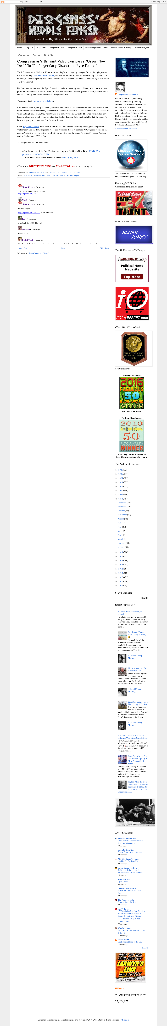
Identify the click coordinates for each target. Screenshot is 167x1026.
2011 (120, 581)
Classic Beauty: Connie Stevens (130, 852)
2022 (120, 486)
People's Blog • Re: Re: (127, 902)
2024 (120, 478)
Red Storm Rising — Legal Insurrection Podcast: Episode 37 (130, 871)
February (122, 543)
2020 (120, 494)
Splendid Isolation (126, 849)
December (122, 502)
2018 (120, 552)
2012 (120, 577)
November (122, 506)
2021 (120, 490)
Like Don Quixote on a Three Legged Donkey (138, 703)
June (120, 526)
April (120, 535)
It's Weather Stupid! (71, 175)
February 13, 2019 (69, 157)
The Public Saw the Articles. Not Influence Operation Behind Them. (133, 736)
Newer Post (22, 248)
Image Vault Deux (57, 48)
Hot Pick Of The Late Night (128, 861)
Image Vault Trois (75, 48)
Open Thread (123, 881)
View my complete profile (126, 128)
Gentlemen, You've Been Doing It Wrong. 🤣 (137, 634)
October (121, 510)
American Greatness (127, 838)
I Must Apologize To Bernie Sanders (137, 669)
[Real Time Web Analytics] (120, 988)
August (121, 518)
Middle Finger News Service (96, 48)
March (121, 539)
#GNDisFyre (94, 151)
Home (19, 48)
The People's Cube (126, 899)
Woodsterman (124, 928)
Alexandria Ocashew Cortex (34, 175)
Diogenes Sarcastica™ (128, 94)
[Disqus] (63, 213)
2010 (120, 585)
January (121, 547)
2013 (120, 572)
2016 (120, 560)
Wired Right (123, 939)
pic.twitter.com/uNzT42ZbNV (36, 154)
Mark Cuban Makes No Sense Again (129, 891)
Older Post (104, 248)
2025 (120, 473)
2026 (120, 469)
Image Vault (41, 48)
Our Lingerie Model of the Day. (130, 941)
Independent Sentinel (127, 888)
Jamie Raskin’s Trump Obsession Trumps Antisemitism (130, 842)
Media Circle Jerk (142, 48)
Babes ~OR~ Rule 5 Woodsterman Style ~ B (131, 931)
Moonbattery (124, 879)
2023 (120, 482)
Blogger (125, 1019)
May (120, 530)
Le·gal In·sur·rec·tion (127, 867)
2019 (120, 498)
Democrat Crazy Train (54, 175)
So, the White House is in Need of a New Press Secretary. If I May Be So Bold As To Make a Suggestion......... (133, 786)
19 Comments (74, 172)
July (120, 522)
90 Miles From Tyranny (128, 858)
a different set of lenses (44, 75)
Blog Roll (29, 48)
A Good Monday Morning (135, 656)
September (122, 514)
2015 (120, 564)
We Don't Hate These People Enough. (130, 612)
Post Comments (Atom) (39, 253)
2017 (120, 556)
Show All (145, 948)
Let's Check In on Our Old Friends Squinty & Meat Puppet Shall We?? (137, 760)
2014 (120, 568)
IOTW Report (124, 908)
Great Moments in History (121, 48)
